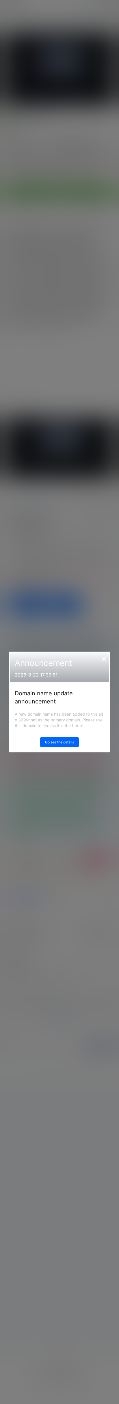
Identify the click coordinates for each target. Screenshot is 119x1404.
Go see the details (59, 742)
